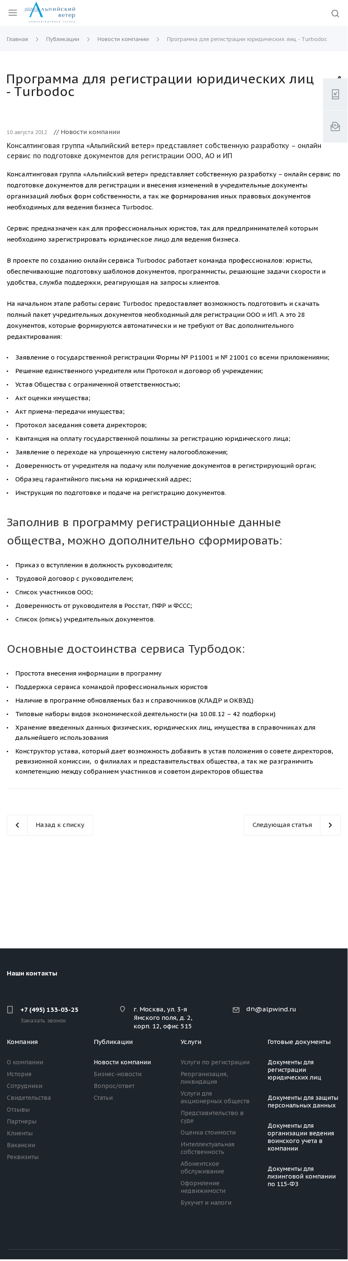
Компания (22, 1042)
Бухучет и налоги (206, 1202)
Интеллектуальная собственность (207, 1148)
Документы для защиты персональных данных (302, 1101)
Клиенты (20, 1133)
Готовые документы (299, 1042)
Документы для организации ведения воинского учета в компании (300, 1137)
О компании (25, 1062)
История (19, 1074)
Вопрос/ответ (114, 1086)
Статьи (103, 1098)
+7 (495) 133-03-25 (49, 1010)
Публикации (113, 1042)
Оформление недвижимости (203, 1187)
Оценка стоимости (208, 1132)
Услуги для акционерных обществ (215, 1097)
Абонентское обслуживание (202, 1167)
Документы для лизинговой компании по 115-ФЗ (301, 1176)
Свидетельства (29, 1098)
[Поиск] (335, 14)
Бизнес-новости (118, 1074)
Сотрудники (24, 1086)
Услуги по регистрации (215, 1062)
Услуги (191, 1042)
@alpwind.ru (275, 1009)
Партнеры (21, 1121)
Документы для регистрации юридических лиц (294, 1069)
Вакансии (21, 1145)
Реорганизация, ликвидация (204, 1077)
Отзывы (18, 1109)
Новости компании (122, 1062)
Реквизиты (23, 1157)
